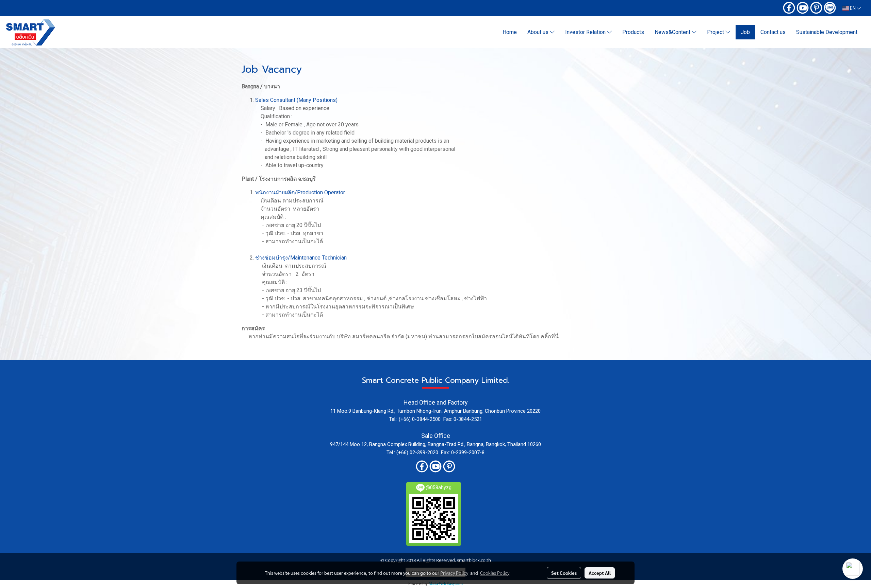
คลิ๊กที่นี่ (550, 336)
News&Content (673, 32)
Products (633, 32)
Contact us (773, 32)
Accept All (600, 573)
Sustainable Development (826, 32)
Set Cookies (564, 573)
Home (510, 32)
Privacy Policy (454, 573)
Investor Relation (586, 32)
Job (745, 32)
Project (716, 32)
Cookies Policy (494, 573)
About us (538, 32)
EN (853, 8)
